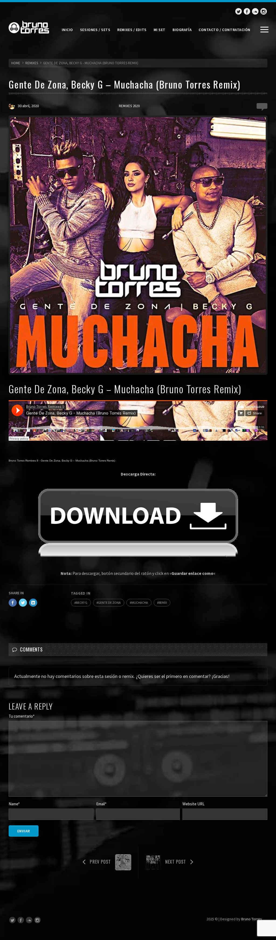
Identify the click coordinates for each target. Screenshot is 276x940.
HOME (15, 63)
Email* (101, 803)
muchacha (140, 602)
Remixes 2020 (129, 106)
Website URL (193, 803)
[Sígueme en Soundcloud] (255, 11)
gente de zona (109, 602)
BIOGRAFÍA (182, 29)
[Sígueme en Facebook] (247, 11)
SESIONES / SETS (95, 29)
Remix (163, 602)
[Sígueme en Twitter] (238, 11)
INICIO (67, 29)
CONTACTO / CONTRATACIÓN (224, 29)
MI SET (159, 29)
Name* (14, 803)
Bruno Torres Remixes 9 (23, 460)
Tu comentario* (21, 716)
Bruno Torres (251, 919)
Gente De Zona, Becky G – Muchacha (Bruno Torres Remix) (78, 460)
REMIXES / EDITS (131, 29)
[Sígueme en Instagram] (263, 11)
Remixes (31, 63)
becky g (81, 602)
